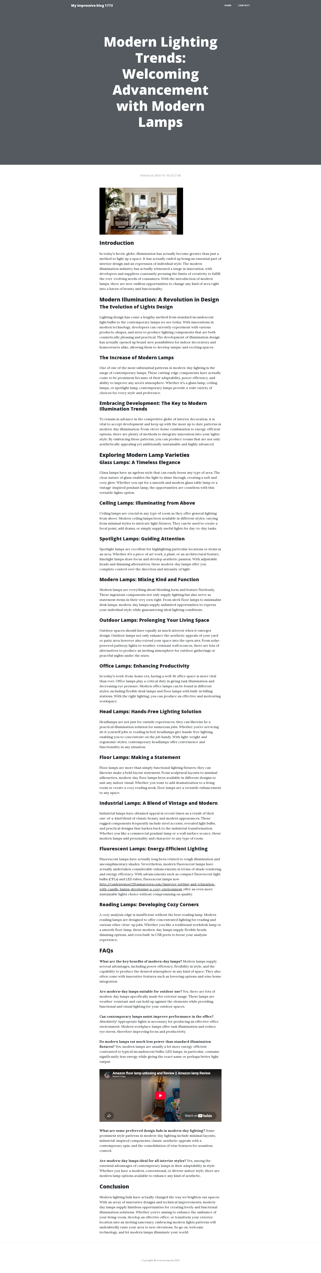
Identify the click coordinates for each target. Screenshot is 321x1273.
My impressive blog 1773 (92, 5)
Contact (244, 5)
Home (228, 5)
